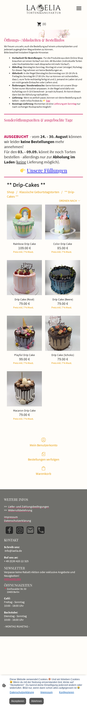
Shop (10, 192)
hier (48, 100)
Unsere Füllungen (47, 170)
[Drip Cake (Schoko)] (62, 333)
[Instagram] (19, 530)
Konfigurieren (66, 692)
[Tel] (41, 530)
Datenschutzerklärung (22, 692)
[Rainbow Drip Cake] (24, 222)
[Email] (30, 530)
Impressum (46, 692)
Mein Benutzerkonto (43, 445)
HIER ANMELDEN (12, 579)
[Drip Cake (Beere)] (62, 277)
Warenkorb (43, 474)
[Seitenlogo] (43, 9)
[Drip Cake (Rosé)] (24, 277)
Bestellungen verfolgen (43, 459)
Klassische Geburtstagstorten (39, 192)
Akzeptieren (17, 701)
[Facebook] (9, 530)
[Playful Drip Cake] (24, 333)
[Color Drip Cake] (62, 222)
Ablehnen (36, 701)
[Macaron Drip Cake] (24, 388)
